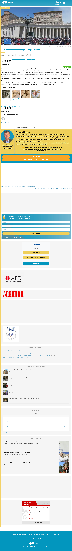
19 (64, 424)
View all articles (5, 123)
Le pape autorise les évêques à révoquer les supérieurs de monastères (24, 398)
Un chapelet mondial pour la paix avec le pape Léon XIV (21, 377)
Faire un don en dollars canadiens (36, 159)
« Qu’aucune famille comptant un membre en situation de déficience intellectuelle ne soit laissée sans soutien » (27, 355)
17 (45, 424)
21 (17, 426)
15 (26, 424)
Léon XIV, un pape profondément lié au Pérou (14, 441)
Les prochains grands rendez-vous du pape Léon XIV (16, 452)
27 (7, 429)
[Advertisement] (36, 175)
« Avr (4, 432)
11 (54, 421)
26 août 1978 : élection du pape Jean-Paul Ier (12, 350)
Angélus (3, 7)
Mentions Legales (40, 534)
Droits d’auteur (48, 534)
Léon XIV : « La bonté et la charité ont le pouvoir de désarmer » (16, 359)
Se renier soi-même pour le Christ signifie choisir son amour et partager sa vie (20, 353)
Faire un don (36, 157)
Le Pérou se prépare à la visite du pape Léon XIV (13, 357)
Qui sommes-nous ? (16, 534)
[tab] (29, 503)
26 (64, 426)
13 (7, 424)
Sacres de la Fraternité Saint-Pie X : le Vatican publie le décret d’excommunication (26, 369)
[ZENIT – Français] (20, 3)
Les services (32, 534)
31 (45, 429)
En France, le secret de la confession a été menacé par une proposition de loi (25, 391)
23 (36, 426)
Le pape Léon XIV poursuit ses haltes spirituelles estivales (18, 462)
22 (26, 426)
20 (7, 426)
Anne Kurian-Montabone (18, 59)
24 (45, 426)
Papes (7, 7)
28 (17, 429)
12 (64, 421)
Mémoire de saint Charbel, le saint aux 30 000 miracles (20, 384)
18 (54, 424)
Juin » (7, 432)
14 (17, 424)
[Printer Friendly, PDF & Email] (67, 67)
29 (26, 429)
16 (36, 424)
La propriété (25, 534)
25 (54, 426)
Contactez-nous (57, 534)
